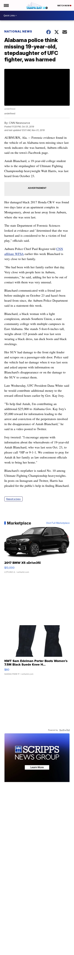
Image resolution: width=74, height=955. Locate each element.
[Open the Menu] (6, 5)
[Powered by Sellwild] (64, 730)
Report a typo (13, 499)
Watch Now (63, 5)
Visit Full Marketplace (58, 523)
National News (18, 31)
